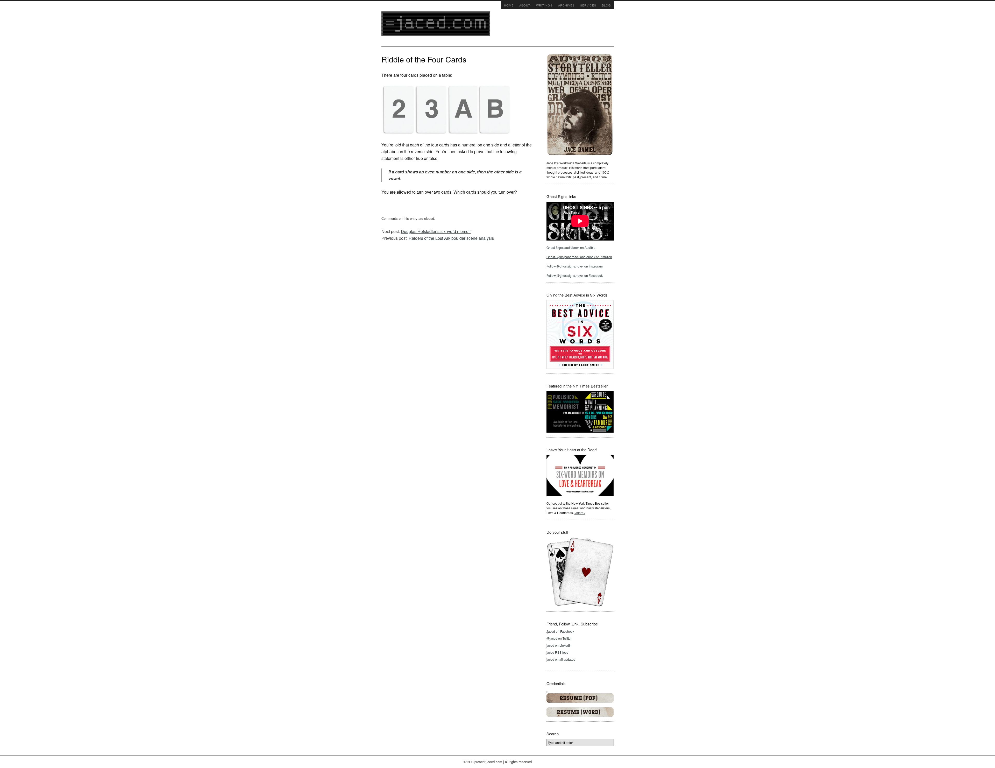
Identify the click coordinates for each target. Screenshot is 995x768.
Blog (606, 5)
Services (588, 5)
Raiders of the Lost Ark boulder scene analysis (451, 238)
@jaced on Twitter (559, 638)
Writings (544, 5)
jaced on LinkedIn (559, 645)
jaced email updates (560, 659)
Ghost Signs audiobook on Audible (570, 247)
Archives (566, 5)
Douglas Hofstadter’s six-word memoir (436, 231)
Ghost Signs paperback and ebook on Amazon (579, 257)
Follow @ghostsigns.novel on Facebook (574, 275)
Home (509, 5)
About (524, 5)
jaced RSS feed (557, 652)
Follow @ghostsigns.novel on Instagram (574, 266)
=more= (579, 512)
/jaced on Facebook (560, 631)
